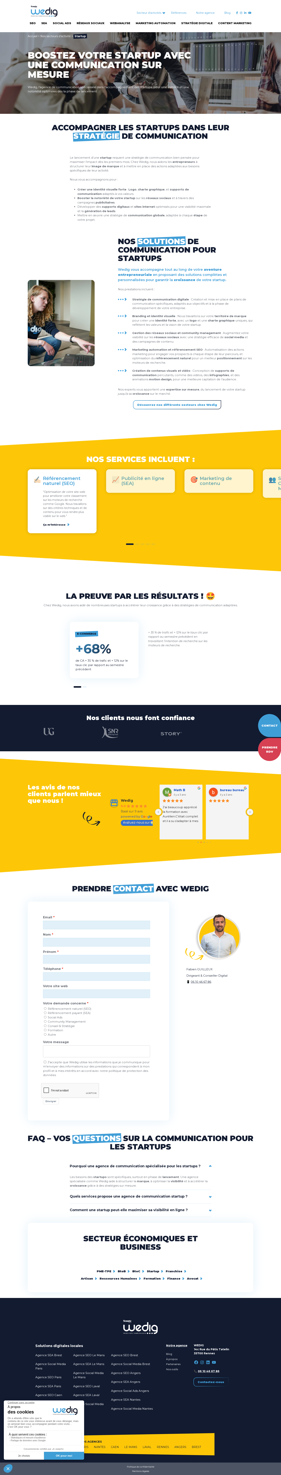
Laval (147, 1447)
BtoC (136, 1271)
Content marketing (234, 23)
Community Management (67, 1021)
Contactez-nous (211, 1382)
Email (47, 917)
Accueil (32, 36)
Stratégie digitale (197, 23)
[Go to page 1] (201, 842)
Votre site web (55, 986)
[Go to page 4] (210, 842)
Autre (52, 1034)
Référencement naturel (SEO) (69, 1009)
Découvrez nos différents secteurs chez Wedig (177, 405)
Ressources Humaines (118, 1278)
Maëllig (180, 790)
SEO (33, 23)
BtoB (122, 1271)
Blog (227, 13)
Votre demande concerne (64, 1003)
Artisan (87, 1278)
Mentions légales (140, 1471)
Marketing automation (155, 23)
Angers (180, 1447)
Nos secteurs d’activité (55, 36)
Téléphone (52, 969)
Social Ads (62, 23)
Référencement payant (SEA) (69, 1013)
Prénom (49, 952)
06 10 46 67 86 (201, 982)
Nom (47, 934)
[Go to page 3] (207, 842)
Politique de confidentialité (140, 1466)
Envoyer (50, 1101)
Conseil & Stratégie (61, 1026)
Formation (55, 1030)
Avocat (192, 1278)
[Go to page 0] (198, 842)
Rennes (163, 1447)
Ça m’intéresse (54, 524)
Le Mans (130, 1447)
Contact (270, 725)
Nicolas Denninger (233, 790)
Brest (196, 1447)
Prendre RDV (269, 749)
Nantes (100, 1447)
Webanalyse (120, 23)
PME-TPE (104, 1271)
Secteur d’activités (149, 13)
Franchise (174, 1271)
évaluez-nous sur (136, 822)
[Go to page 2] (204, 842)
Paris (84, 1447)
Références (178, 13)
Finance (173, 1278)
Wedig (127, 800)
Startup (153, 1271)
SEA (44, 23)
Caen (115, 1447)
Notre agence (205, 13)
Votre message (56, 1042)
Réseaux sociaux (90, 23)
